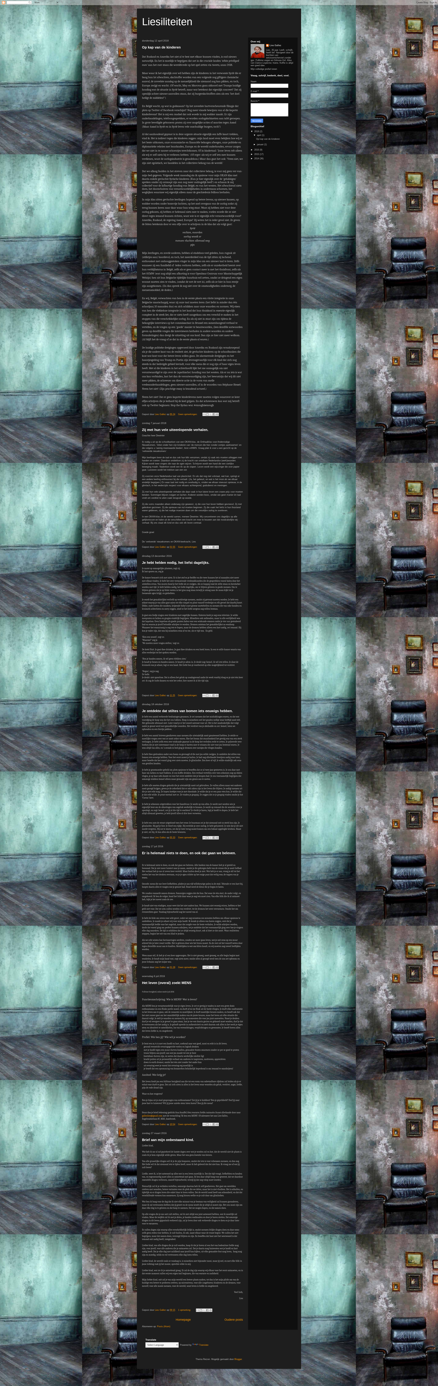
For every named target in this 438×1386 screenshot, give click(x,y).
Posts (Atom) (163, 1326)
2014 (257, 158)
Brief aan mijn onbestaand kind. (168, 1140)
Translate (203, 1345)
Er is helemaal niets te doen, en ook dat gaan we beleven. (189, 853)
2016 (257, 149)
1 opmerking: (185, 1310)
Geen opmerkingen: (188, 414)
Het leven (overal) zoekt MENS (166, 983)
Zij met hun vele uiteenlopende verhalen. (175, 430)
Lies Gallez (275, 45)
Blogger (238, 1359)
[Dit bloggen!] (207, 414)
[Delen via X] (210, 414)
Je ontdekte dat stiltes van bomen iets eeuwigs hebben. (187, 711)
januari (260, 144)
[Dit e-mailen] (204, 414)
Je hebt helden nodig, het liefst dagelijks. (175, 563)
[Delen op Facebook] (214, 414)
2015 (257, 154)
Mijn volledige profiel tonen (264, 69)
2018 (257, 131)
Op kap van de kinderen (161, 47)
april (259, 135)
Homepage (183, 1319)
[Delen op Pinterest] (217, 414)
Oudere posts (233, 1319)
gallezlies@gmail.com (152, 1115)
